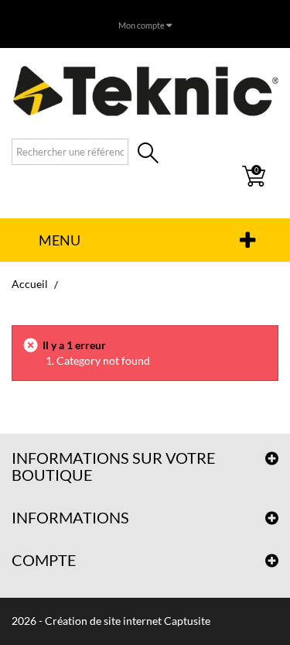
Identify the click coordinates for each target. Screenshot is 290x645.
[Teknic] (145, 90)
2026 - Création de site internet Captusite (111, 620)
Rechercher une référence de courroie (148, 154)
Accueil (30, 283)
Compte (44, 560)
